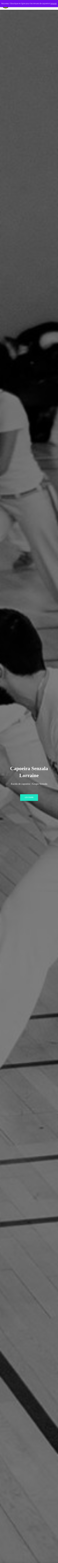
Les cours (29, 797)
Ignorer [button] (53, 3)
